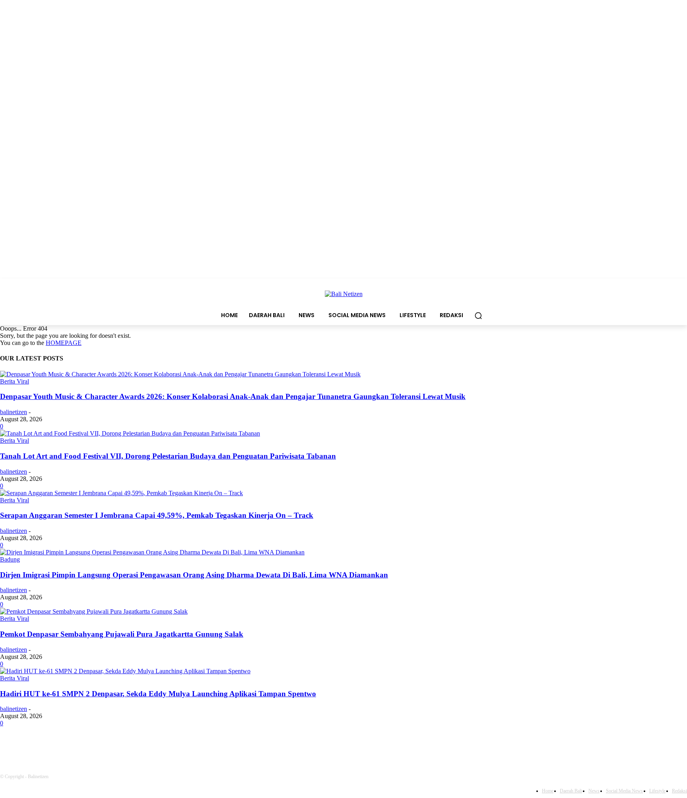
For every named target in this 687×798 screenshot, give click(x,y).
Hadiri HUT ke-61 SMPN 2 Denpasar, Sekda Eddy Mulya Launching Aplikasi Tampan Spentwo (158, 694)
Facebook (34, 745)
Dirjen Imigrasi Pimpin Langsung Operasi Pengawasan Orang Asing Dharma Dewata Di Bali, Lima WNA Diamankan (194, 575)
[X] (134, 745)
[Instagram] (70, 745)
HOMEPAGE (64, 342)
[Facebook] (8, 745)
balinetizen (13, 412)
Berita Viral (14, 381)
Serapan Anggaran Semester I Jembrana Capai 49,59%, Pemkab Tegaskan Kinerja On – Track (156, 515)
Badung (10, 559)
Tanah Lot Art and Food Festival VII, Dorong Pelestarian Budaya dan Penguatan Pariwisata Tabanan (168, 456)
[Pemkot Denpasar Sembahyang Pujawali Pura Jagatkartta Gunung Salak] (94, 611)
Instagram (97, 745)
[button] (478, 315)
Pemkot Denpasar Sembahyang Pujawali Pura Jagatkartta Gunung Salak (121, 634)
